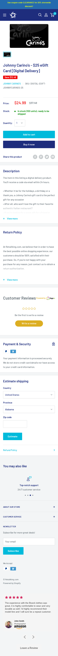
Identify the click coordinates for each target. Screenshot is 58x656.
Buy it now (29, 144)
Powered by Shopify (12, 583)
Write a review (29, 323)
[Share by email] (53, 156)
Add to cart (29, 134)
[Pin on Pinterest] (41, 156)
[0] (52, 15)
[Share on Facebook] (35, 156)
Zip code (7, 417)
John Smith (19, 621)
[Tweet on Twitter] (47, 156)
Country (7, 388)
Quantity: (8, 123)
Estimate (12, 436)
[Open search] (40, 15)
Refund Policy (10, 450)
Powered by (41, 298)
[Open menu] (4, 15)
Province (7, 402)
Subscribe (13, 550)
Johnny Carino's (12, 83)
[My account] (46, 15)
